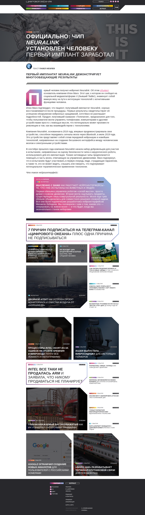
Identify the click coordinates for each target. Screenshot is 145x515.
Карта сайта (70, 505)
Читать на (42, 179)
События (36, 32)
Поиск (101, 1)
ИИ (58, 6)
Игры (77, 347)
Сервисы (31, 460)
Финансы (92, 283)
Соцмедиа (80, 6)
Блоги (58, 8)
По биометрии (102, 287)
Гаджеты (29, 32)
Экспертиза (45, 182)
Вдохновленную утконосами (100, 411)
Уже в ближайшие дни (104, 396)
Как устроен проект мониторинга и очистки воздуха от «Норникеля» (51, 302)
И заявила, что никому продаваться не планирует (56, 375)
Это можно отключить (40, 254)
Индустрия (93, 266)
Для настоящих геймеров (95, 354)
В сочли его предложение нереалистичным (103, 270)
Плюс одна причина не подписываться (71, 234)
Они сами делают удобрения (102, 366)
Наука (38, 182)
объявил (104, 90)
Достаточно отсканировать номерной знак (103, 381)
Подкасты (80, 8)
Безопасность (103, 6)
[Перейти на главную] (39, 1)
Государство (36, 6)
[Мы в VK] (113, 1)
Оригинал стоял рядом (102, 427)
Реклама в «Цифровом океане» (70, 489)
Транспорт (36, 8)
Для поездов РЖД (95, 470)
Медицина (92, 407)
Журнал (103, 8)
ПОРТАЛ (57, 483)
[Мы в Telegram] (111, 1)
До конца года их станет (103, 305)
